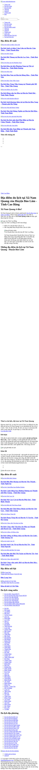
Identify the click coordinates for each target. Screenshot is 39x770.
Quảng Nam (7, 660)
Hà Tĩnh (6, 652)
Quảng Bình (7, 654)
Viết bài (6, 9)
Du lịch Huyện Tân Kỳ (11, 748)
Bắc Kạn (6, 613)
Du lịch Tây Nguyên (11, 600)
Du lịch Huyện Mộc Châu (11, 726)
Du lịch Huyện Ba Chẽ (11, 730)
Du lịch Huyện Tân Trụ (11, 741)
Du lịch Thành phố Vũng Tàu (12, 735)
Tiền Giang (7, 691)
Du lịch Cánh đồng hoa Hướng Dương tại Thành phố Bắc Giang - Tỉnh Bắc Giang (19, 492)
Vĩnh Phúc (7, 634)
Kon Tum (7, 672)
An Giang (7, 699)
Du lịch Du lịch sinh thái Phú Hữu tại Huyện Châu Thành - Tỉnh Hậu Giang (17, 121)
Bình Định (7, 663)
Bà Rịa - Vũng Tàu (9, 686)
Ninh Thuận (7, 668)
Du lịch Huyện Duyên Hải (12, 739)
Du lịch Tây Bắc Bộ (11, 597)
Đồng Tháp (7, 698)
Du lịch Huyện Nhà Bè (11, 722)
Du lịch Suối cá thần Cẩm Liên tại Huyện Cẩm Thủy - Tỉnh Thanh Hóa (18, 49)
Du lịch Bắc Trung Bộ (11, 594)
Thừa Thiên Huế (9, 657)
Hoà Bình (7, 624)
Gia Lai (6, 673)
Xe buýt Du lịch (9, 37)
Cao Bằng (7, 611)
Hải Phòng (7, 639)
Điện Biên (7, 618)
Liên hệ (6, 11)
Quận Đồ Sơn (18, 574)
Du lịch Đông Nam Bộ (12, 605)
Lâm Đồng (7, 678)
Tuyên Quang (8, 615)
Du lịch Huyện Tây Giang (11, 733)
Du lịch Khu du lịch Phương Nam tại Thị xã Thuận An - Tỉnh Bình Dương (17, 67)
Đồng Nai (7, 685)
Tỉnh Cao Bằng (5, 193)
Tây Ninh (7, 681)
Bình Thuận (7, 670)
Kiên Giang (7, 701)
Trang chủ (7, 4)
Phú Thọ (6, 633)
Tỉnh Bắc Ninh (5, 582)
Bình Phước (7, 680)
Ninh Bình (7, 647)
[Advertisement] (19, 167)
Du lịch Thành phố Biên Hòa (12, 731)
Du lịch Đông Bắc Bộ (11, 602)
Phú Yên (6, 665)
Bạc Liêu (7, 707)
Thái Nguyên (8, 626)
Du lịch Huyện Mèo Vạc (11, 744)
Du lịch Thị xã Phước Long (12, 738)
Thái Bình (7, 642)
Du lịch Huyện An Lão (11, 723)
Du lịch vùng (8, 6)
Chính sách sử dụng (10, 754)
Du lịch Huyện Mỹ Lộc (11, 717)
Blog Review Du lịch (10, 35)
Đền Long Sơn (6, 577)
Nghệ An (7, 650)
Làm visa (7, 34)
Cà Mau (6, 709)
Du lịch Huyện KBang (10, 718)
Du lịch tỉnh (7, 8)
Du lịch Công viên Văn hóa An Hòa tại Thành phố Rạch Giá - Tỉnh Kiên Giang (18, 528)
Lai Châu (7, 620)
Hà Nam (6, 644)
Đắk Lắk (6, 675)
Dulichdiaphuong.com (7, 760)
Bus (5, 14)
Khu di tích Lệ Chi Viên (10, 586)
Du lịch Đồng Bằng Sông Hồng (14, 603)
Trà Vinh (6, 694)
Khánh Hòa (7, 667)
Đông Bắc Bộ (22, 214)
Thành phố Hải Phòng (7, 574)
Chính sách (7, 12)
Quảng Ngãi (7, 662)
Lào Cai (6, 616)
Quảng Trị (7, 655)
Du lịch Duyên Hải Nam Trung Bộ (15, 595)
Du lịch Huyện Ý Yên (10, 743)
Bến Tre (6, 693)
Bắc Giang (7, 631)
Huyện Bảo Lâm (31, 213)
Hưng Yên (7, 641)
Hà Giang (7, 610)
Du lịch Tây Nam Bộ (11, 599)
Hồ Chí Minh (8, 688)
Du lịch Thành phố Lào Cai (12, 736)
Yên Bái (6, 623)
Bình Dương (8, 683)
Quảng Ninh (8, 629)
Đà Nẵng (7, 659)
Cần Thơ (6, 703)
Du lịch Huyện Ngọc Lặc (11, 728)
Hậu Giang (7, 704)
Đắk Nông (7, 676)
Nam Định (7, 646)
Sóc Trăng (7, 706)
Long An (7, 689)
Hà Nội (6, 608)
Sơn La (6, 621)
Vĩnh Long (7, 696)
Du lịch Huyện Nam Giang (12, 725)
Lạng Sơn (7, 628)
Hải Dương (7, 637)
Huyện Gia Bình (14, 582)
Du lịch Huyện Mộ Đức (11, 720)
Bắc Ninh (7, 636)
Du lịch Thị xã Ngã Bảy (11, 746)
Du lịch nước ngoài (9, 27)
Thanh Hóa (7, 649)
